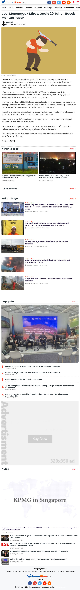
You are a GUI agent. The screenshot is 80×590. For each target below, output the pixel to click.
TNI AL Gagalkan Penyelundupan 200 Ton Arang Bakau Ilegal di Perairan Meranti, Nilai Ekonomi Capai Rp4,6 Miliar (49, 206)
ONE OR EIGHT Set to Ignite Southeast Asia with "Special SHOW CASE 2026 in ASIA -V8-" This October (44, 537)
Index (72, 149)
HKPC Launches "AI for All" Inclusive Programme (23, 379)
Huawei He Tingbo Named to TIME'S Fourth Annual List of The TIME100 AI (33, 373)
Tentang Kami (12, 571)
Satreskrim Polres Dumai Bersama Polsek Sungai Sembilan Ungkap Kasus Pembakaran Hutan (47, 224)
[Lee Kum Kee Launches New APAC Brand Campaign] (5, 553)
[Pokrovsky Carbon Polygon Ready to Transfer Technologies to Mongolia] (40, 334)
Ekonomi (28, 7)
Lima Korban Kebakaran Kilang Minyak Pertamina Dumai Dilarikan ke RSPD (54, 177)
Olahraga (48, 7)
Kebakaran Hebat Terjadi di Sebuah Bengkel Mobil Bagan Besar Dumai (47, 261)
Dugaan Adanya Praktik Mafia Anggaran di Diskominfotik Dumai (19, 177)
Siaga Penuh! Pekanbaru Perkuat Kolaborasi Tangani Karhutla (49, 280)
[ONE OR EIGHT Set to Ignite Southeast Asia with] (5, 538)
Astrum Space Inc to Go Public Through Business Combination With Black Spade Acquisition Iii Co (36, 395)
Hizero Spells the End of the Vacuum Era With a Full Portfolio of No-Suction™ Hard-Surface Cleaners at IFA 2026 (42, 544)
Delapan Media (60, 587)
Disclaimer (60, 571)
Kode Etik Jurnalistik (32, 571)
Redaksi (9, 22)
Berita (3, 7)
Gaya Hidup (69, 7)
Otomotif (38, 7)
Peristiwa (19, 7)
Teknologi (58, 7)
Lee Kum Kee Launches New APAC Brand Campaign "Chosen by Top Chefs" (39, 551)
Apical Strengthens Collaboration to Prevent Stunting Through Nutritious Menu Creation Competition (39, 387)
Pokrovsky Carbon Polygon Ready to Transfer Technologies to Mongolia (33, 366)
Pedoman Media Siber (47, 571)
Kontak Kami (70, 571)
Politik (11, 7)
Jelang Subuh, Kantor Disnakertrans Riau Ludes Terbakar (46, 242)
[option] (20, 167)
